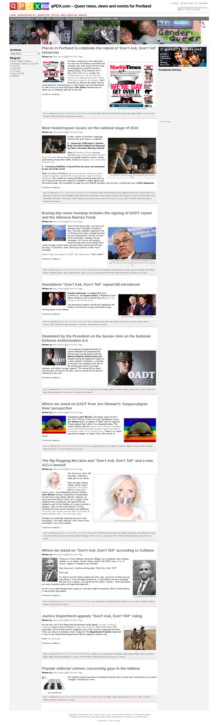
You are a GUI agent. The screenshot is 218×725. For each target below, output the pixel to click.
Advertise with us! (26, 15)
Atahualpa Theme (103, 717)
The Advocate (53, 639)
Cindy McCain (102, 533)
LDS (147, 270)
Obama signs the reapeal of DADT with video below (65, 254)
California (95, 654)
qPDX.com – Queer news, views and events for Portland (101, 6)
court (93, 601)
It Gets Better (48, 198)
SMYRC (15, 76)
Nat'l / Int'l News (130, 198)
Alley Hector (58, 56)
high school (151, 195)
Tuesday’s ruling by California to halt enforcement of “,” (80, 626)
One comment (68, 392)
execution (126, 270)
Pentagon (85, 536)
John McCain (132, 533)
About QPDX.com (68, 15)
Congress (54, 195)
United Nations (74, 273)
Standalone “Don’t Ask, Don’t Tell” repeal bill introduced (91, 284)
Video (115, 19)
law (54, 198)
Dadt (94, 113)
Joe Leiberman (124, 322)
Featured (39, 19)
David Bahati (94, 195)
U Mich (74, 198)
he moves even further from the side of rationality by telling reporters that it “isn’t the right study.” (66, 512)
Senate (133, 322)
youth (113, 198)
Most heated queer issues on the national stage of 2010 (90, 128)
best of (118, 193)
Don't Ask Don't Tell (114, 113)
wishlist (83, 15)
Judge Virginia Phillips (131, 654)
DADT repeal (101, 113)
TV (58, 449)
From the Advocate (84, 300)
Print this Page (76, 56)
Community (108, 536)
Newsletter (43, 15)
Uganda (81, 198)
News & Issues (72, 19)
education (114, 195)
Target (66, 273)
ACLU (94, 533)
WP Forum (143, 717)
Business (98, 273)
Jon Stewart (121, 446)
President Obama (56, 273)
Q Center (16, 71)
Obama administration (62, 657)
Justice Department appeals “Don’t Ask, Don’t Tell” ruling (92, 616)
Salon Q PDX (18, 73)
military (138, 113)
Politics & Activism (57, 116)
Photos (55, 15)
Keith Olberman (143, 533)
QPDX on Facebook (165, 121)
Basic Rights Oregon (21, 61)
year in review (90, 198)
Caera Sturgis (144, 193)
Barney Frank (97, 270)
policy (84, 71)
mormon (46, 273)
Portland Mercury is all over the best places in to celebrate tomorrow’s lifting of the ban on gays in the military (86, 77)
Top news (106, 19)
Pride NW (16, 68)
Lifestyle (57, 19)
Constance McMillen (66, 195)
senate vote (133, 389)
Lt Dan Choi (47, 536)
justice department (147, 654)
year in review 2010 (103, 198)
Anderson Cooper (96, 193)
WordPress (86, 717)
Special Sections (90, 19)
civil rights (106, 270)
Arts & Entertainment (21, 19)
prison (59, 198)
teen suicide (66, 198)
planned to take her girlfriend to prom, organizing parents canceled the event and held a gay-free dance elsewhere (72, 175)
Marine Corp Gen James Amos (64, 536)
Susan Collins (142, 322)
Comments (203, 3)
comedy (94, 446)
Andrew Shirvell (109, 193)
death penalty (105, 195)
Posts (176, 3)
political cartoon (123, 697)
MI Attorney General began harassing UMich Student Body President (73, 155)
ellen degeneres (125, 195)
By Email (188, 3)
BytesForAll (119, 717)
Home (13, 15)
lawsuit (152, 533)
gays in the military (128, 113)
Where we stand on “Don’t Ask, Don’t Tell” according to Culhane (98, 550)
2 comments (82, 324)
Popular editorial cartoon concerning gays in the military (91, 668)
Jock (48, 19)
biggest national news (130, 193)
